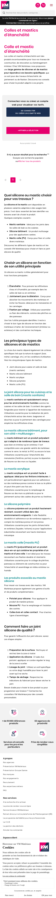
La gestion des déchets (13, 826)
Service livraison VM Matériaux (16, 810)
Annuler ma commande (12, 830)
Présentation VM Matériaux (14, 766)
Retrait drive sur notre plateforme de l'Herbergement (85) (27, 814)
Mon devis (37, 5)
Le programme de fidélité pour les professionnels (24, 818)
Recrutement (9, 782)
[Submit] (4, 12)
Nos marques (8, 774)
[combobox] (28, 12)
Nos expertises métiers (13, 786)
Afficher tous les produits (29, 161)
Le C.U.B (6, 822)
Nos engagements (11, 778)
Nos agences (8, 762)
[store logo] (5, 5)
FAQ (5, 790)
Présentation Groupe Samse (15, 770)
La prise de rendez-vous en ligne (17, 806)
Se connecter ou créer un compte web (28, 112)
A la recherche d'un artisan (14, 802)
